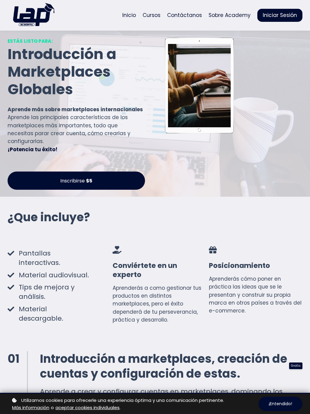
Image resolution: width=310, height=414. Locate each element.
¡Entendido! (280, 404)
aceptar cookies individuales (87, 407)
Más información (30, 407)
